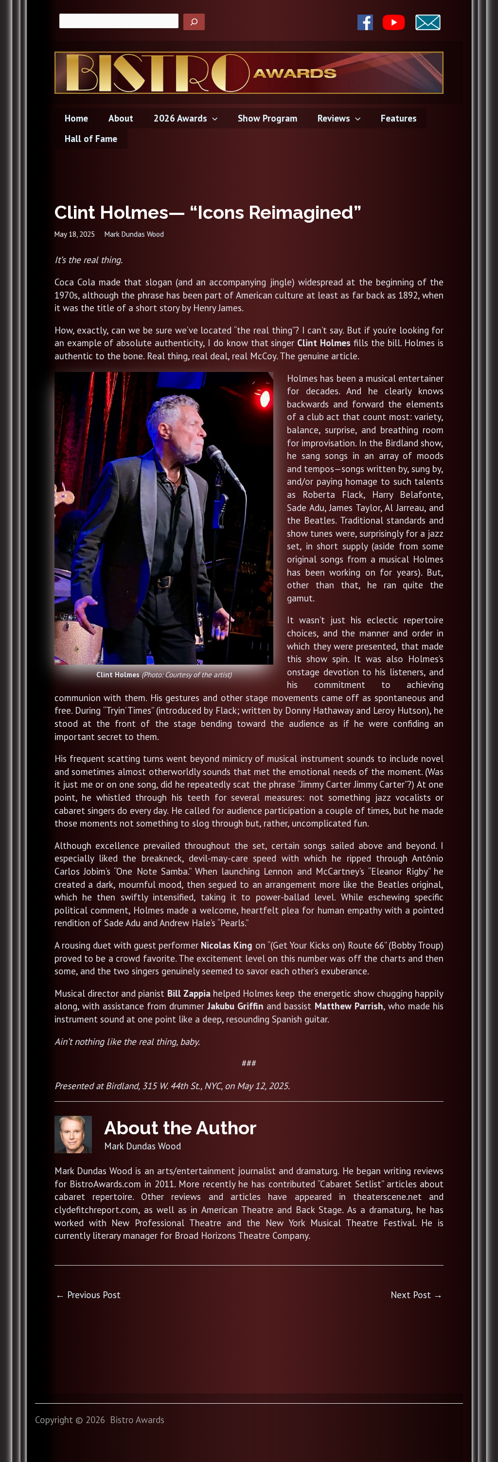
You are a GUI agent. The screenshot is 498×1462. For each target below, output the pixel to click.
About (120, 118)
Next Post (417, 1295)
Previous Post (88, 1295)
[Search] (194, 22)
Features (399, 118)
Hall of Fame (91, 138)
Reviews (334, 118)
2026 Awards (180, 118)
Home (76, 118)
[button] (212, 118)
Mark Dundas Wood (134, 234)
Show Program (267, 118)
